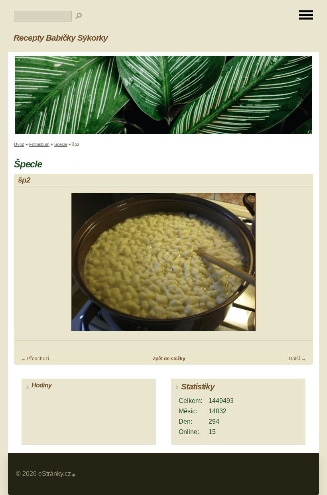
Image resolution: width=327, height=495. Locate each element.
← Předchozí (35, 358)
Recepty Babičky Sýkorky (61, 37)
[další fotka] (300, 265)
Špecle (60, 144)
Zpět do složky (169, 358)
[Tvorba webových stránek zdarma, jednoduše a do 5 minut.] (74, 475)
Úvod (19, 144)
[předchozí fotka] (27, 265)
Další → (297, 358)
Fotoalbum (39, 144)
